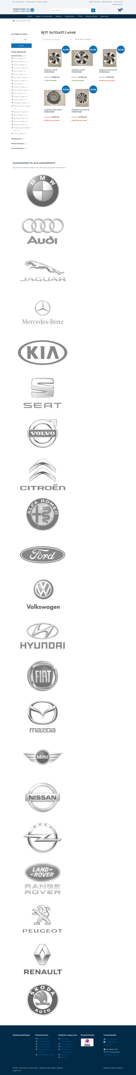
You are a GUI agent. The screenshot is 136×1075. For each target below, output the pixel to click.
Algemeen (104, 16)
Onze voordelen (44, 1047)
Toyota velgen (19, 125)
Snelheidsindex (44, 1041)
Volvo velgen (19, 134)
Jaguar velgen (20, 81)
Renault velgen (20, 112)
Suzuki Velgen (19, 121)
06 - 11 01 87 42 (111, 1039)
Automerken (16, 56)
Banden (59, 16)
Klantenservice (118, 4)
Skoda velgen (19, 118)
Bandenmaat (43, 1039)
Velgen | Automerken (44, 16)
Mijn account (118, 2)
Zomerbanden (17, 148)
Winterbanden (17, 144)
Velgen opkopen (94, 2)
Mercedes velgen (21, 90)
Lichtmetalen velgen (46, 1055)
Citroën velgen (20, 68)
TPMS (80, 16)
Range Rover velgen (22, 106)
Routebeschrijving (111, 1055)
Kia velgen (18, 84)
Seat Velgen (19, 115)
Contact (64, 1057)
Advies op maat (91, 16)
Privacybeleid (66, 1044)
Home (29, 16)
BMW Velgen (19, 65)
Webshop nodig (108, 1068)
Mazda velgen (19, 87)
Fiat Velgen (18, 71)
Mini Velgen (19, 93)
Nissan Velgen (20, 96)
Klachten (64, 1055)
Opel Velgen (19, 100)
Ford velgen (19, 74)
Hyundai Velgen (20, 77)
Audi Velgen (19, 62)
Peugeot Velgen (20, 103)
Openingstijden (107, 2)
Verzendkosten (67, 1047)
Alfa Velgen (18, 58)
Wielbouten (70, 16)
